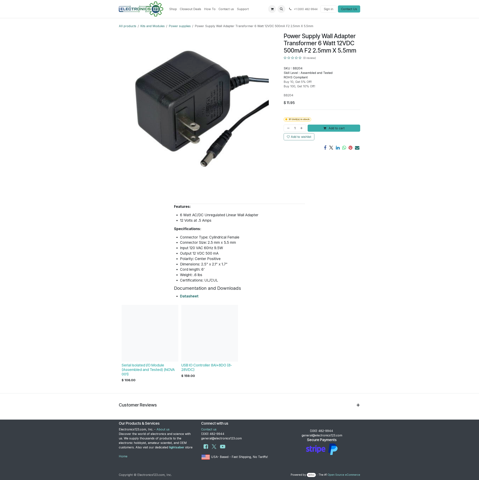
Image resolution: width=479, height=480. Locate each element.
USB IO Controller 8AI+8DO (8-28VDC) (206, 367)
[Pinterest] (351, 147)
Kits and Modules (152, 26)
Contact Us (349, 9)
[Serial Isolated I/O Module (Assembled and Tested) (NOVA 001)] (150, 333)
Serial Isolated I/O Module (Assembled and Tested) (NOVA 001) (148, 369)
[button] (281, 9)
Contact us (208, 429)
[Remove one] (287, 128)
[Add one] (302, 128)
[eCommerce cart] (272, 9)
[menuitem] (173, 9)
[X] (331, 147)
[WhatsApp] (344, 147)
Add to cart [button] (336, 128)
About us (163, 429)
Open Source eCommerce (344, 474)
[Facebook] (325, 147)
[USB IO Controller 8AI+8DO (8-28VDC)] (209, 333)
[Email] (357, 147)
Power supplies (180, 26)
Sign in (328, 9)
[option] (239, 344)
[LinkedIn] (338, 147)
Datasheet (189, 296)
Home (123, 456)
